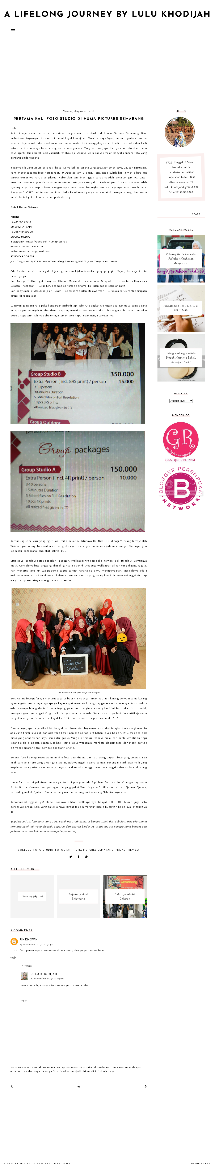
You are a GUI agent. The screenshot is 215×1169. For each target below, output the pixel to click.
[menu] (13, 30)
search (197, 214)
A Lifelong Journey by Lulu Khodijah (107, 15)
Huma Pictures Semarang (94, 850)
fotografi (63, 850)
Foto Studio (43, 850)
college (25, 850)
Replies (28, 966)
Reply (13, 958)
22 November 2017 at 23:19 (47, 979)
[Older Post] (145, 1086)
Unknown (29, 939)
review (133, 850)
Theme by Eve (200, 1163)
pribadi (121, 850)
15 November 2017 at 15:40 (36, 944)
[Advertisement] (107, 72)
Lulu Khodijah (43, 974)
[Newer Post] (11, 1086)
